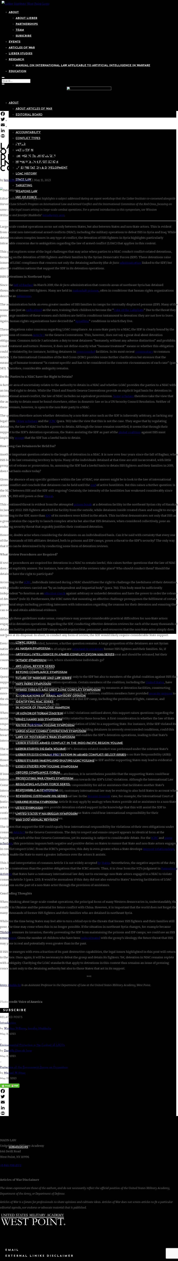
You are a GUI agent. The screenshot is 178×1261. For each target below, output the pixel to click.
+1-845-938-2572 (10, 1165)
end (93, 485)
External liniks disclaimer (39, 1256)
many (168, 838)
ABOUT (14, 12)
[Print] (89, 136)
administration (130, 262)
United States (155, 682)
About (14, 103)
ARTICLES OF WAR (22, 47)
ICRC (52, 421)
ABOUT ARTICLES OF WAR (34, 108)
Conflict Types (28, 138)
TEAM (20, 30)
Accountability (28, 132)
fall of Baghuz (23, 285)
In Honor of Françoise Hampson (43, 707)
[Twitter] (89, 119)
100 (48, 515)
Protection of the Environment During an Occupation (34, 1067)
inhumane (24, 296)
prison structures (30, 693)
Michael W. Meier (15, 1073)
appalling (82, 321)
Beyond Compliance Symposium (41, 672)
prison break (83, 504)
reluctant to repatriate (87, 649)
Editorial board (29, 114)
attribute (36, 724)
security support (160, 693)
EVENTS (14, 41)
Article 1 (19, 832)
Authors (15, 120)
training (56, 693)
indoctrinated (90, 938)
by (99, 863)
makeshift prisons (85, 290)
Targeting (24, 185)
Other (20, 421)
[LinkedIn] (89, 130)
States (106, 863)
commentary (144, 351)
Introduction (8, 1023)
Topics (14, 126)
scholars (128, 396)
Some (117, 396)
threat (48, 496)
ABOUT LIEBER (26, 18)
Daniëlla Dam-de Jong (18, 1050)
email (12, 1250)
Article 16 (49, 790)
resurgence (8, 938)
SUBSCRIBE (23, 36)
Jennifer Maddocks (17, 180)
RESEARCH (16, 59)
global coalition (130, 432)
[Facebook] (89, 114)
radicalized (34, 310)
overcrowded (86, 351)
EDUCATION (17, 71)
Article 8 (55, 754)
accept (19, 437)
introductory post (53, 215)
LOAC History (26, 173)
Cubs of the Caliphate (128, 310)
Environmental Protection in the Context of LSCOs (32, 1045)
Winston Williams (15, 1028)
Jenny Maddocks (10, 985)
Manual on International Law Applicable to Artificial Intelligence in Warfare (83, 65)
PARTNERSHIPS (27, 24)
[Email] (89, 125)
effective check (54, 593)
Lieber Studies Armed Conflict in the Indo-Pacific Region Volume (69, 743)
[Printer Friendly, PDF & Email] (9, 1085)
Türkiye (5, 932)
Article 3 (39, 335)
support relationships (158, 849)
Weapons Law (26, 191)
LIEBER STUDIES (20, 53)
